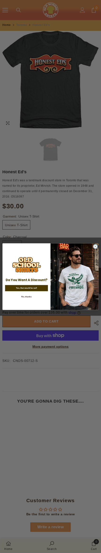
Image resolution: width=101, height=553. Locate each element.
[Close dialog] (95, 246)
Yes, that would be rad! (26, 288)
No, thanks (26, 296)
